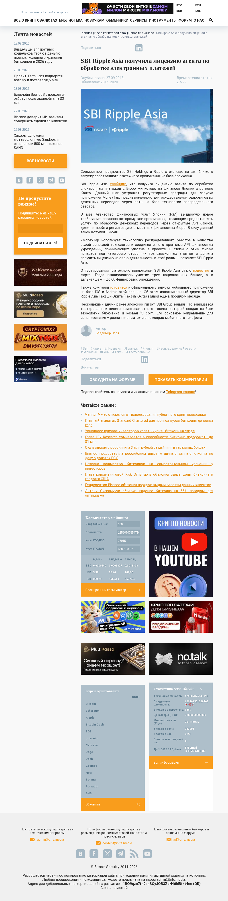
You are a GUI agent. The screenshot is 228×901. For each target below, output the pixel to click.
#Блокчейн (89, 352)
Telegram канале (180, 392)
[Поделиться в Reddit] (159, 47)
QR (196, 884)
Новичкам (94, 20)
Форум (185, 20)
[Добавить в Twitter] (118, 47)
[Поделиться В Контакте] (149, 47)
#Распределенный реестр (176, 348)
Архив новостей (114, 888)
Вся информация (166, 762)
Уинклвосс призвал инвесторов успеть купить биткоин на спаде (140, 431)
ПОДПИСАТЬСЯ (38, 243)
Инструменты (163, 20)
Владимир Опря (107, 333)
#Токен (117, 352)
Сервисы (138, 20)
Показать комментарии (181, 379)
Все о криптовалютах (35, 20)
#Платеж (131, 348)
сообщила (118, 184)
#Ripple (95, 348)
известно (201, 270)
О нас (198, 20)
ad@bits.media (184, 839)
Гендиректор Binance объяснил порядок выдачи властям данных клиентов (148, 485)
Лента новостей (33, 34)
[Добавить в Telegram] (128, 47)
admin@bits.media (50, 839)
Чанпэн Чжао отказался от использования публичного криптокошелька (145, 414)
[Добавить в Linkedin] (138, 47)
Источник (91, 368)
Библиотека (71, 20)
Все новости (40, 161)
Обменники (117, 20)
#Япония (146, 348)
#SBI (84, 348)
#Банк (104, 352)
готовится (118, 287)
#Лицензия (112, 348)
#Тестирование (138, 352)
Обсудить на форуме (112, 379)
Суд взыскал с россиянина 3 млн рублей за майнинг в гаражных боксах (145, 447)
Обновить (93, 804)
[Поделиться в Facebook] (108, 47)
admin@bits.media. (171, 879)
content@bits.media (117, 843)
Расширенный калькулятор (106, 590)
